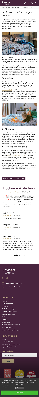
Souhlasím (19, 393)
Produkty (4, 301)
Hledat (8, 361)
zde (22, 384)
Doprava (4, 319)
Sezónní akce (6, 322)
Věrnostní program (7, 303)
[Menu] (36, 3)
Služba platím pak (7, 327)
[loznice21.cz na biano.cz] (8, 374)
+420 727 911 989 (13, 287)
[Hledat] (28, 2)
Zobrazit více (19, 255)
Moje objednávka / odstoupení (11, 330)
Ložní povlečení (7, 90)
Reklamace (5, 317)
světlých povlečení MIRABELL (16, 155)
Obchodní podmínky (8, 309)
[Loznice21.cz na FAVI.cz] (31, 375)
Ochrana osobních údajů (9, 311)
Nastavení (19, 388)
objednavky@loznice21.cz (15, 283)
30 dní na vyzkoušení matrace (11, 325)
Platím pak (5, 306)
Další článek (20, 178)
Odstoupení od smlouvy (9, 314)
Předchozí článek (8, 178)
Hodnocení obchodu (19, 188)
